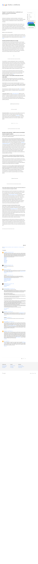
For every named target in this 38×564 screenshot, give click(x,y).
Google (31, 373)
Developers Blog (20, 367)
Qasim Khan (5, 311)
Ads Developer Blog (20, 365)
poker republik (5, 260)
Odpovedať (5, 267)
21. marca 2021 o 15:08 (11, 283)
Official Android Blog (12, 365)
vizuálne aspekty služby (15, 93)
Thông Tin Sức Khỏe (6, 288)
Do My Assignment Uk (21, 312)
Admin (5, 269)
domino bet (5, 259)
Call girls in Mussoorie (6, 285)
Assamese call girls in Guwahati (7, 278)
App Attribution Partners (14, 208)
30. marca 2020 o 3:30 (8, 269)
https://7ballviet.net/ (6, 308)
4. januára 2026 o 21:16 (11, 321)
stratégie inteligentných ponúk (13, 194)
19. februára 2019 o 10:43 (10, 252)
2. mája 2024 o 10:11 (9, 317)
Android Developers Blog (21, 366)
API (13, 74)
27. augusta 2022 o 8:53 (10, 311)
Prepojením (17, 115)
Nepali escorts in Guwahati (7, 280)
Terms (35, 373)
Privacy (33, 373)
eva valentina (5, 252)
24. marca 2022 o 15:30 (12, 288)
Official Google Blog (4, 365)
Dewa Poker (5, 258)
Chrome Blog (11, 366)
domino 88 (5, 257)
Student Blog (3, 367)
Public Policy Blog (4, 366)
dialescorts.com (6, 283)
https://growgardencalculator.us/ (12, 325)
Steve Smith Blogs (6, 321)
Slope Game (5, 318)
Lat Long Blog (11, 367)
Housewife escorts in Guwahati (7, 279)
